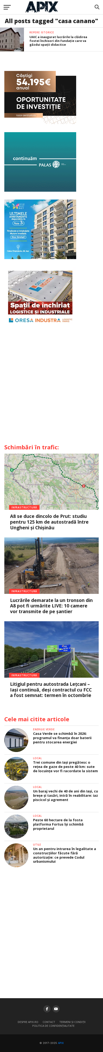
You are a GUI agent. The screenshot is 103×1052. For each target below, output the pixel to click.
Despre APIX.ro (28, 1022)
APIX (61, 1043)
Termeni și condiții (72, 1022)
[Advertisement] (51, 386)
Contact (49, 1022)
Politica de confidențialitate (53, 1025)
